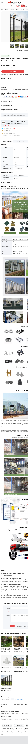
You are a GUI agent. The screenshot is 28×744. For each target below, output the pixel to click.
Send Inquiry (13, 71)
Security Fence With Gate (20, 719)
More (2, 734)
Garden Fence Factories (7, 725)
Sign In (3, 135)
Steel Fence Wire (19, 728)
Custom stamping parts (18, 704)
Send (12, 626)
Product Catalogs (19, 699)
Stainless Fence (18, 731)
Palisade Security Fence (7, 719)
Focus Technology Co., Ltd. (16, 738)
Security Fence (21, 9)
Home (2, 9)
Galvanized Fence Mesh (7, 731)
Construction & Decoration (9, 9)
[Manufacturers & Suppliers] (14, 2)
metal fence (15, 702)
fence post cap (4, 702)
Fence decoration (4, 704)
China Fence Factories (19, 725)
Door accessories (4, 706)
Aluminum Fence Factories (7, 728)
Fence (17, 9)
